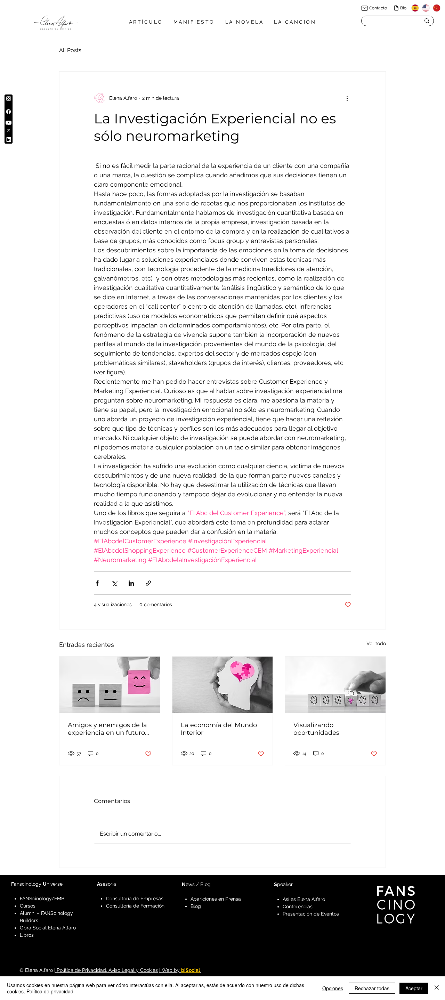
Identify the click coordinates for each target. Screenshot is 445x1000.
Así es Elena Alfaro (304, 899)
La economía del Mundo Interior (219, 729)
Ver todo (376, 643)
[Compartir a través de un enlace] (148, 583)
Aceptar (413, 988)
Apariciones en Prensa (216, 899)
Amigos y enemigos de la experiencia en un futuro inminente (107, 729)
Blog (196, 906)
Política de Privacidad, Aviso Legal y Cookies (106, 970)
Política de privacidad (49, 991)
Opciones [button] (332, 988)
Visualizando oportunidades (316, 729)
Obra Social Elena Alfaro (48, 927)
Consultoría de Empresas (134, 898)
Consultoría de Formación (135, 906)
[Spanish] (415, 8)
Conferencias (298, 906)
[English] (425, 8)
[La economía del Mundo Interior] (222, 685)
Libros (27, 935)
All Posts (70, 50)
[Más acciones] (347, 98)
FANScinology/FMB (42, 898)
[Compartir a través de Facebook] (97, 583)
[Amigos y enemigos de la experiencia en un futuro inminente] (109, 685)
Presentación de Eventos (311, 914)
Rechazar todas (372, 988)
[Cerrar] (436, 988)
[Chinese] (436, 8)
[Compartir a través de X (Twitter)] (114, 583)
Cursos (27, 906)
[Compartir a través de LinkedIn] (131, 583)
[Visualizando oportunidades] (335, 685)
